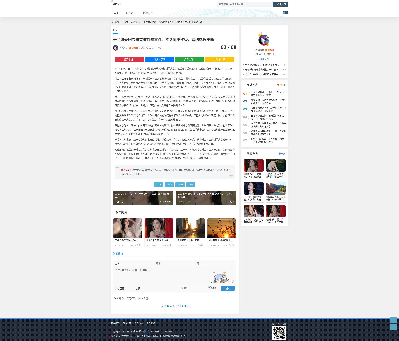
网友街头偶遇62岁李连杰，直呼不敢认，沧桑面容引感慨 (275, 221)
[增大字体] (235, 29)
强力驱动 (155, 331)
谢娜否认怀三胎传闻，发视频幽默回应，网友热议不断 (252, 175)
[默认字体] (232, 29)
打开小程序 (129, 59)
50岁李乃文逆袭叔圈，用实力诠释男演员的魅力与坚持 (253, 198)
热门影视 (150, 323)
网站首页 (115, 323)
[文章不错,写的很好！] (128, 288)
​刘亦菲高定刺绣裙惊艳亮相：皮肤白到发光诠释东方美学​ (268, 125)
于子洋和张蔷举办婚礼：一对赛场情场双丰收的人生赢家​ (272, 69)
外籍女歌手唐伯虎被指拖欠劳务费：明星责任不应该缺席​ (272, 74)
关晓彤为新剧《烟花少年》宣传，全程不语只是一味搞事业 (268, 109)
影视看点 (148, 13)
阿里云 (148, 336)
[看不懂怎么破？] (131, 288)
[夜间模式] (285, 12)
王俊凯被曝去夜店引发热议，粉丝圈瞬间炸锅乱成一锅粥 (275, 175)
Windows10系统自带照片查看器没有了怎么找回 (268, 64)
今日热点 (138, 323)
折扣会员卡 (189, 59)
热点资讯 (131, 13)
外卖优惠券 (159, 59)
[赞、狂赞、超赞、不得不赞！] (133, 288)
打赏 (159, 184)
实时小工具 (219, 59)
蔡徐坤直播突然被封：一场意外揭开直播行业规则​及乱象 (268, 133)
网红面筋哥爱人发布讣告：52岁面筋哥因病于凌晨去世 (275, 198)
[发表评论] (393, 320)
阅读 (170, 184)
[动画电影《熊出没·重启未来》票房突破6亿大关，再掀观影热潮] (293, 145)
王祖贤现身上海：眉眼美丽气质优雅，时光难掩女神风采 (267, 117)
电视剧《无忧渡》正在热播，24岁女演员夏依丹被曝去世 (267, 140)
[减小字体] (229, 29)
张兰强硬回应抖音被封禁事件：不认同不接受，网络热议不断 (172, 21)
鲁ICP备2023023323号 (123, 336)
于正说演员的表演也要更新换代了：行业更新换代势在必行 (253, 221)
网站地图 (127, 323)
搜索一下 (281, 4)
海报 (181, 184)
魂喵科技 (128, 47)
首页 (116, 13)
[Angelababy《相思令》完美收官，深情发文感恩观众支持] (105, 145)
